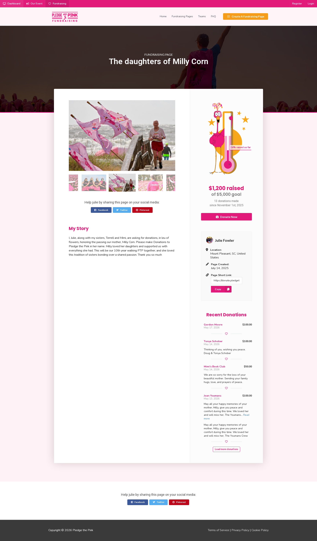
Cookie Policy (260, 530)
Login (311, 3)
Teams (202, 16)
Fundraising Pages (182, 16)
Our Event (36, 3)
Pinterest (144, 210)
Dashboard (14, 3)
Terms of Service (218, 530)
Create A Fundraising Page (247, 16)
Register (297, 3)
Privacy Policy (240, 530)
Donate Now (228, 216)
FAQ (213, 16)
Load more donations (226, 449)
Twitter (124, 210)
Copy (218, 289)
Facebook (103, 210)
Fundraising (59, 3)
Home (163, 16)
